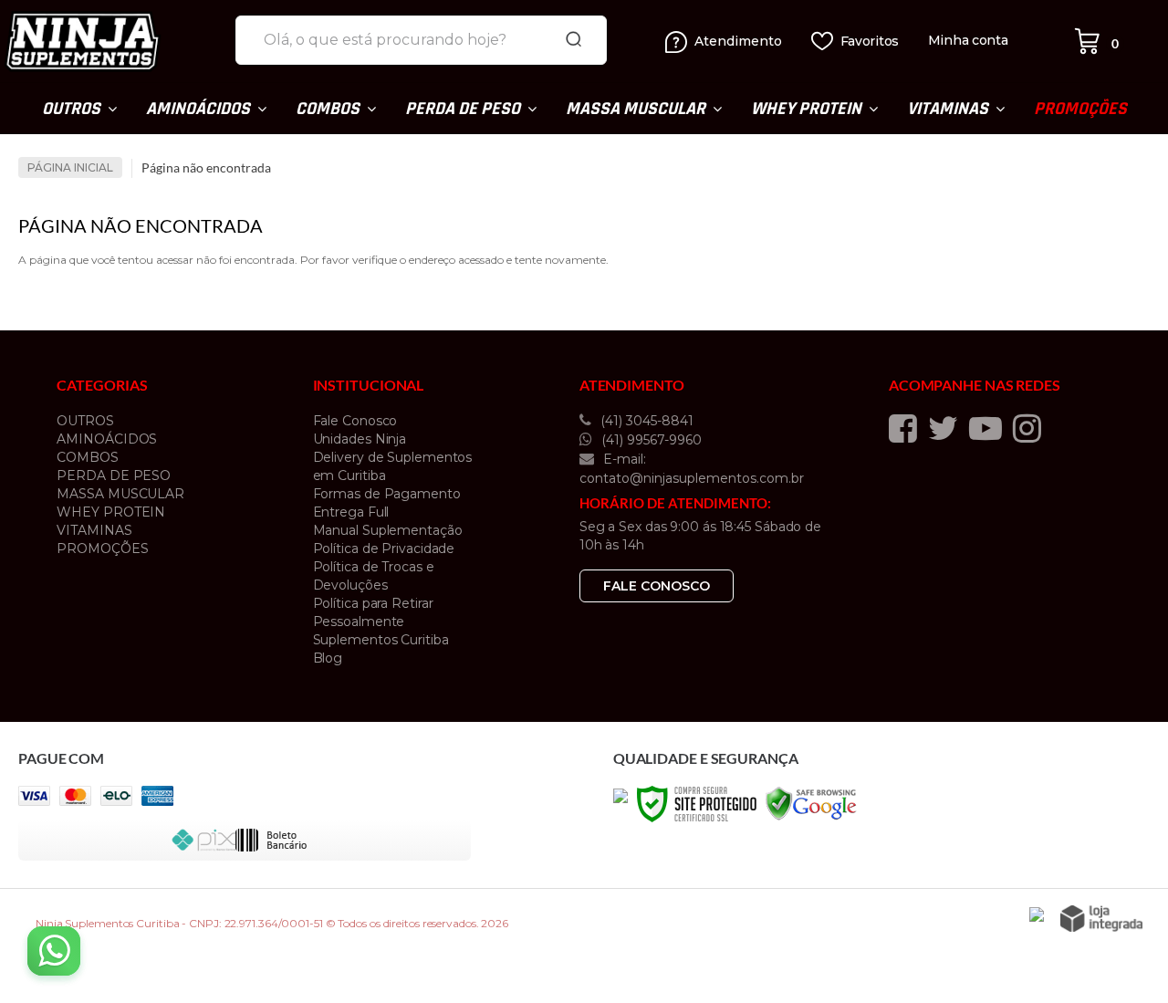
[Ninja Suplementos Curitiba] (112, 41)
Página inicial (70, 167)
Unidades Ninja (360, 439)
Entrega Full (351, 512)
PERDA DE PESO (114, 475)
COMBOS (87, 457)
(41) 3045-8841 (645, 421)
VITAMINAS (94, 530)
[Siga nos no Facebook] (907, 428)
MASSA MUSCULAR (120, 494)
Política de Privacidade (384, 548)
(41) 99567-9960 (650, 440)
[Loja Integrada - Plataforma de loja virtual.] (1101, 918)
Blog (328, 658)
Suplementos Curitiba (381, 640)
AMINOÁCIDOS (107, 439)
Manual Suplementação (388, 530)
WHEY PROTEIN (111, 512)
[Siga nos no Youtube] (990, 428)
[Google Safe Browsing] (811, 803)
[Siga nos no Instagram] (1031, 428)
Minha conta (968, 40)
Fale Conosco (355, 421)
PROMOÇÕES (102, 548)
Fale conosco (656, 586)
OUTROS (85, 421)
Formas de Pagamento (387, 494)
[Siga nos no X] (947, 428)
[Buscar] (574, 40)
